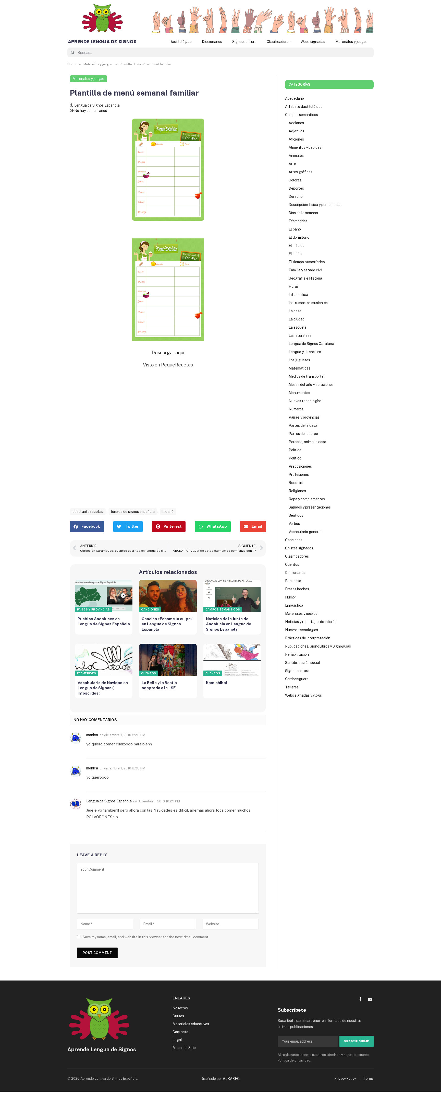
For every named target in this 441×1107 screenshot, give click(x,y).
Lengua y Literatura (305, 352)
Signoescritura (244, 42)
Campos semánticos (222, 609)
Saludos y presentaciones (310, 507)
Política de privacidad (294, 1060)
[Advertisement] (168, 444)
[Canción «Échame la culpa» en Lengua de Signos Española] (168, 596)
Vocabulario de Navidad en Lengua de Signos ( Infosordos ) (103, 688)
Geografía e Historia (305, 278)
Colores (295, 180)
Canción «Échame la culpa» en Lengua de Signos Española (167, 624)
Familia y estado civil (305, 270)
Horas (294, 286)
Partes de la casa (303, 425)
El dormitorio (299, 237)
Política (295, 450)
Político (295, 458)
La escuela (298, 327)
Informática (298, 295)
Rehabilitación (297, 654)
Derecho (296, 196)
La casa (295, 311)
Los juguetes (299, 360)
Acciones (296, 123)
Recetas (296, 483)
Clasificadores (278, 42)
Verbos (294, 524)
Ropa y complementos (307, 499)
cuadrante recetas (87, 512)
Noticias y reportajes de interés (310, 622)
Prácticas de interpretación (307, 638)
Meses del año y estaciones (311, 385)
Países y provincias (93, 609)
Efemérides (86, 673)
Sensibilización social (302, 663)
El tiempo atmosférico (307, 262)
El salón (295, 254)
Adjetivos (296, 131)
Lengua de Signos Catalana (311, 344)
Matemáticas (299, 368)
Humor (290, 597)
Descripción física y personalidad (315, 205)
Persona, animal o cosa (307, 442)
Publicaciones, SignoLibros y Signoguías (318, 646)
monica (92, 735)
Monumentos (299, 393)
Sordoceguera (297, 679)
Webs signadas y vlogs (303, 695)
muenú (168, 512)
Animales (296, 156)
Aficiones (296, 139)
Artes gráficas (300, 172)
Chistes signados (299, 548)
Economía (293, 581)
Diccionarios (212, 42)
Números (296, 409)
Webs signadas (313, 42)
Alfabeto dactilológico (304, 107)
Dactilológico (180, 42)
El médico (296, 246)
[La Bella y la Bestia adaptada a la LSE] (168, 660)
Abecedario (294, 98)
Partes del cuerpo (303, 434)
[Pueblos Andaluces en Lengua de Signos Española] (103, 596)
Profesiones (299, 474)
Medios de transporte (306, 376)
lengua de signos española (133, 512)
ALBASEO (231, 1079)
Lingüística (294, 605)
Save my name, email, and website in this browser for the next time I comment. (146, 937)
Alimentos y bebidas (305, 147)
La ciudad (296, 319)
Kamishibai (216, 683)
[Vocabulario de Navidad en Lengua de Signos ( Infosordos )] (103, 660)
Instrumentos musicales (308, 303)
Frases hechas (297, 589)
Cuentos (148, 673)
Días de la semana (303, 213)
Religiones (297, 491)
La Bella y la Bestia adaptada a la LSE (159, 685)
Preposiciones (300, 466)
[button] (87, 526)
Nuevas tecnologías (305, 401)
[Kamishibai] (232, 660)
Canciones (150, 609)
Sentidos (296, 515)
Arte (292, 164)
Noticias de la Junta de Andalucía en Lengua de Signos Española (228, 624)
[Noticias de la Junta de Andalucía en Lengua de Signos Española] (232, 596)
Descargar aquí (168, 352)
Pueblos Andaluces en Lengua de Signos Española (104, 621)
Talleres (292, 687)
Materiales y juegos (351, 42)
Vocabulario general (305, 532)
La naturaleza (300, 335)
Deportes (296, 188)
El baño (295, 229)
